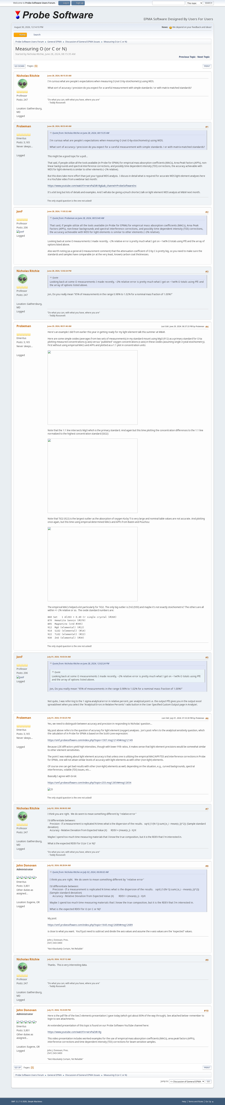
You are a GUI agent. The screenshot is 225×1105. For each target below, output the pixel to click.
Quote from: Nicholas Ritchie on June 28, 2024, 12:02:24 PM (80, 663)
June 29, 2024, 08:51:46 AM (59, 326)
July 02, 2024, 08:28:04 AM (59, 865)
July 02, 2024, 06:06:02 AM (59, 808)
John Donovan (27, 865)
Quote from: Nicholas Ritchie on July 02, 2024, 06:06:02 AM (80, 872)
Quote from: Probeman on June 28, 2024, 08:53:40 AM (78, 218)
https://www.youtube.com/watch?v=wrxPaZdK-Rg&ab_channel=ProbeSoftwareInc (92, 185)
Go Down (19, 66)
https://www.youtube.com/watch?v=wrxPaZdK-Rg (74, 1032)
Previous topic (187, 56)
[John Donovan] (18, 151)
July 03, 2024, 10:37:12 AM (59, 959)
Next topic (203, 56)
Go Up (18, 1067)
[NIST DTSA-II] (18, 104)
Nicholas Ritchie (28, 76)
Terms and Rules (195, 1101)
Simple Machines (35, 1101)
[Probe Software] (18, 898)
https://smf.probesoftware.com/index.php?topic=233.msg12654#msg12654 (89, 782)
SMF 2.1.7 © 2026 (19, 1101)
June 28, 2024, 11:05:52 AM (59, 211)
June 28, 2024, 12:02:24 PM (59, 270)
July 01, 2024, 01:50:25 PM (59, 717)
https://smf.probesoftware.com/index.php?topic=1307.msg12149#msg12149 (90, 740)
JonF (20, 211)
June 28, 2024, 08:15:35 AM (59, 75)
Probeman (24, 126)
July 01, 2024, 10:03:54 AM (59, 656)
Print (207, 66)
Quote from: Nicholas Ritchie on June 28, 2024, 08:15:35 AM (80, 132)
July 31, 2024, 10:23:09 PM (59, 1010)
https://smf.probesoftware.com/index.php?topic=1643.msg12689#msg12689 (90, 924)
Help (184, 1101)
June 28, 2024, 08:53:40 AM (59, 126)
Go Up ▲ (209, 1101)
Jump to (164, 1081)
